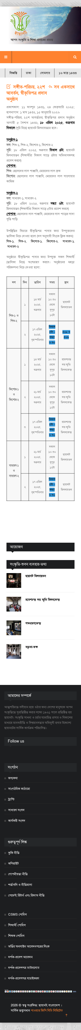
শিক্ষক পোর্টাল (16, 936)
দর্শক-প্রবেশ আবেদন (20, 957)
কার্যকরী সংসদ (16, 820)
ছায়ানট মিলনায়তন (35, 576)
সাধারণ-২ (13, 246)
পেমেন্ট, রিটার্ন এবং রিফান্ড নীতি (26, 895)
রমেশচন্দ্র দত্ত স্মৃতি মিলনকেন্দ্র (42, 600)
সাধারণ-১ (68, 241)
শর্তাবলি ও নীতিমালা (20, 885)
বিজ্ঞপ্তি (13, 73)
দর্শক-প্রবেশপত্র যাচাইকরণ (23, 978)
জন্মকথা (13, 778)
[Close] (0, 1028)
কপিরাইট (13, 863)
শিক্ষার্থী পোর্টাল (17, 925)
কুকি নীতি (13, 853)
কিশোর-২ (52, 241)
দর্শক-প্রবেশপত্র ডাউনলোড (23, 968)
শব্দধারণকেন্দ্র (33, 623)
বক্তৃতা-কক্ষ (31, 647)
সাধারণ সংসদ (16, 810)
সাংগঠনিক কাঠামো (19, 789)
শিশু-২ (22, 241)
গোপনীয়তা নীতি (18, 874)
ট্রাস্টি (11, 799)
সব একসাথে (63, 87)
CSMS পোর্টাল (17, 914)
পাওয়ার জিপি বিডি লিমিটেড (47, 1010)
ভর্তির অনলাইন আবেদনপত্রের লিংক (28, 946)
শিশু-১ (10, 241)
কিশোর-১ (36, 241)
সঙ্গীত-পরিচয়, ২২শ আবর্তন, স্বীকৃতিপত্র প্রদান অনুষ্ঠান (26, 93)
